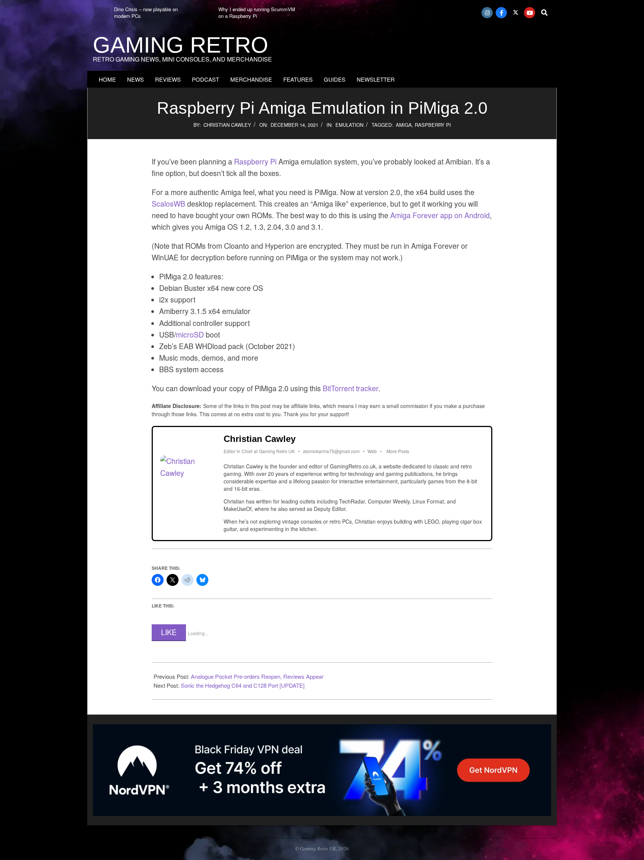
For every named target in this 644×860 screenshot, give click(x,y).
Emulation (349, 124)
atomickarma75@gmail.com (331, 451)
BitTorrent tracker (350, 388)
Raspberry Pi (433, 124)
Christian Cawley (227, 124)
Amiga (404, 124)
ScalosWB (168, 203)
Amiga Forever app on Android (440, 215)
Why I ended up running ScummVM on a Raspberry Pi (256, 12)
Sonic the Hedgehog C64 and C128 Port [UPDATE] (242, 685)
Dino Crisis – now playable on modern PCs (146, 12)
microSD (190, 334)
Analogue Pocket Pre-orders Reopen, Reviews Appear (257, 676)
